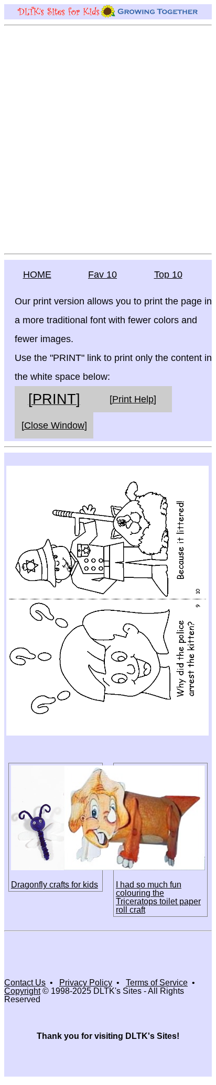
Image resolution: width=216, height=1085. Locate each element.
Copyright (22, 991)
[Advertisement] (108, 139)
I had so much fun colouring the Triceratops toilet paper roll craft (158, 897)
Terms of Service (157, 982)
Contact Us (25, 982)
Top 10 (168, 274)
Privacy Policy (85, 982)
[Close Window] (54, 425)
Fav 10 (102, 274)
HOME (37, 274)
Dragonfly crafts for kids (54, 884)
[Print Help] (133, 399)
